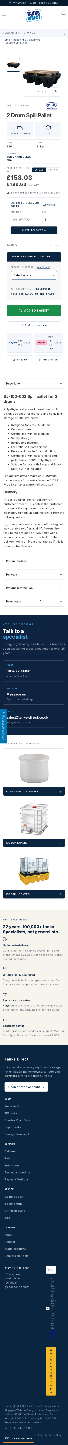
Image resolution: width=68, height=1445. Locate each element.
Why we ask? (50, 204)
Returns (10, 1158)
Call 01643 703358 (46, 2)
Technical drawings (18, 1172)
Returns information (19, 588)
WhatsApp (19, 2)
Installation (12, 1165)
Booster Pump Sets (17, 1120)
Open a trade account (26, 1087)
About (8, 1234)
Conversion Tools (17, 1255)
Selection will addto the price (32, 291)
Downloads (23, 601)
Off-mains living (15, 1210)
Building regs (13, 1203)
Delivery (11, 574)
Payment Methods (17, 1179)
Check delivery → (34, 230)
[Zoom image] (55, 90)
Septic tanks (13, 1127)
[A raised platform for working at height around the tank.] (43, 267)
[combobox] (34, 33)
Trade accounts (15, 1248)
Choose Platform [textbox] (34, 267)
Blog (8, 1217)
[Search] (63, 33)
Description (14, 383)
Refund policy (53, 1435)
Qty (44, 212)
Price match (50, 359)
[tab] (13, 65)
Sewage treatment (17, 1134)
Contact (10, 1241)
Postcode (16, 212)
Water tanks (13, 1106)
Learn (26, 342)
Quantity (12, 245)
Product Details (16, 561)
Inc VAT (54, 169)
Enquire (22, 359)
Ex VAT (39, 169)
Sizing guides (14, 1196)
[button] (4, 15)
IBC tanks (11, 1113)
